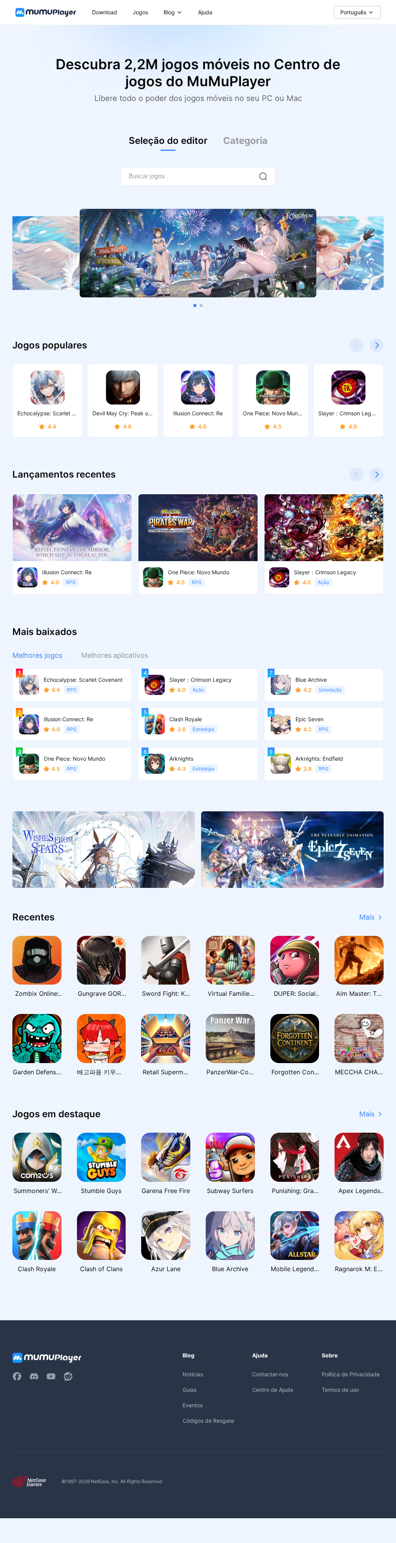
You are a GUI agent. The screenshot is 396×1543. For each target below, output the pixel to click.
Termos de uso (340, 1389)
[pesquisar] (263, 176)
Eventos (193, 1405)
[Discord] (34, 1376)
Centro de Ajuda (272, 1389)
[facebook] (17, 1376)
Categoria (245, 140)
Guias (189, 1389)
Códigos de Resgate (208, 1420)
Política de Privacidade (351, 1374)
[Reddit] (68, 1376)
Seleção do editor (168, 140)
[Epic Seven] (292, 849)
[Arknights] (103, 849)
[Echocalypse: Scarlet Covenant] (198, 253)
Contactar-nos (270, 1374)
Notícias (193, 1374)
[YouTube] (51, 1376)
